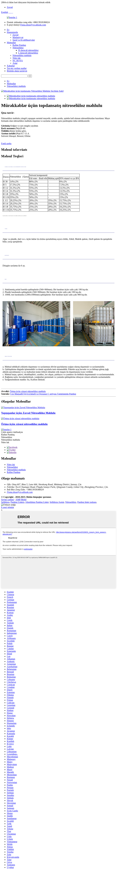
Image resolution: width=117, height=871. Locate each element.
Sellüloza (5, 502)
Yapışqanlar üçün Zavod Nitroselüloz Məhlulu (28, 412)
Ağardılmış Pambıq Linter (37, 502)
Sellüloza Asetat (57, 502)
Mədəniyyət (18, 37)
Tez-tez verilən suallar (17, 68)
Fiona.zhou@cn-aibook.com (33, 25)
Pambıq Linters (17, 502)
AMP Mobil (21, 499)
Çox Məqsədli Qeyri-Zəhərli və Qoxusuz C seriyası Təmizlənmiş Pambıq (43, 394)
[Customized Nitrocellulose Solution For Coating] (20, 418)
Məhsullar (11, 42)
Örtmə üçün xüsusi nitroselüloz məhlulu (28, 391)
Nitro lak (17, 58)
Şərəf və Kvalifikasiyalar (24, 40)
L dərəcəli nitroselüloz (28, 53)
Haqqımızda (12, 32)
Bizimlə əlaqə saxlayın (17, 71)
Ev (8, 29)
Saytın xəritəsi (7, 499)
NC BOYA (18, 60)
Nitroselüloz (18, 47)
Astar (15, 63)
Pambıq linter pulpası (86, 502)
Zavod (10, 7)
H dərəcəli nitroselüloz (28, 50)
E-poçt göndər (7, 507)
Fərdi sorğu (6, 143)
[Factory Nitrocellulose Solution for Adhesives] (23, 407)
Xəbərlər (11, 65)
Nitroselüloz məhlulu (22, 55)
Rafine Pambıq (19, 45)
